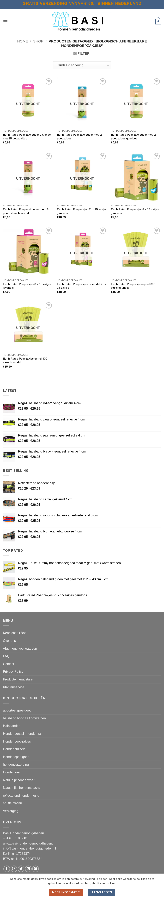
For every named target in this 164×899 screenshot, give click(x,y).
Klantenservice (13, 687)
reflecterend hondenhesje (21, 795)
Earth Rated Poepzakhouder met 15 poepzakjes (80, 136)
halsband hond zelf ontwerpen (24, 718)
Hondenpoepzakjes (17, 741)
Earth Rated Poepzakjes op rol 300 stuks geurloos (133, 285)
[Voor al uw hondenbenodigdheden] (82, 21)
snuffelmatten (12, 803)
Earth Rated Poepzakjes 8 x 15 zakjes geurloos (135, 211)
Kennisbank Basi (15, 633)
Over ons (9, 640)
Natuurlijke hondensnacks (21, 787)
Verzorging (10, 811)
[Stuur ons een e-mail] (28, 869)
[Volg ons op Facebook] (6, 869)
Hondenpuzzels (14, 749)
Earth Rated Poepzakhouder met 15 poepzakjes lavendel (26, 211)
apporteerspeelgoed (17, 710)
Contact (8, 664)
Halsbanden (11, 726)
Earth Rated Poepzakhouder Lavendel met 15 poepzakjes (27, 136)
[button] (5, 21)
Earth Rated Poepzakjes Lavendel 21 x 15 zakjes (81, 285)
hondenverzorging (16, 764)
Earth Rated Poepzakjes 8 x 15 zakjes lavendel (27, 285)
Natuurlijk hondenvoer (18, 780)
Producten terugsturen (18, 679)
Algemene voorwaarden (20, 648)
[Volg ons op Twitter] (21, 869)
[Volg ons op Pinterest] (35, 869)
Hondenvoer (12, 772)
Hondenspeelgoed (16, 757)
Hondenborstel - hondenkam (23, 733)
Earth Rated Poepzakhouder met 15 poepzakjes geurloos (134, 136)
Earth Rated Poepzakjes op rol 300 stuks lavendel (25, 360)
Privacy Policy (13, 671)
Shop (38, 41)
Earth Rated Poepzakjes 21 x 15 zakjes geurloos (82, 211)
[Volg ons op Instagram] (14, 869)
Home (22, 41)
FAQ (6, 656)
